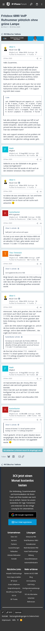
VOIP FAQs (31, 584)
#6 (41, 307)
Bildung (31, 555)
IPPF (10, 612)
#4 (41, 223)
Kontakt (14, 559)
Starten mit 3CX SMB (31, 573)
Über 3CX (14, 537)
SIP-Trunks (13, 599)
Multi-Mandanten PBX (31, 548)
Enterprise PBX (31, 537)
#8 (41, 420)
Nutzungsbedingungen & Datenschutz (24, 616)
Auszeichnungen (13, 548)
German (18, 612)
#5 (41, 264)
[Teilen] (37, 58)
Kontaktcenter (31, 544)
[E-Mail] (18, 457)
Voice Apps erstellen (14, 577)
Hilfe (14, 620)
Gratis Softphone (14, 584)
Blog (31, 577)
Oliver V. (6, 27)
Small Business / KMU (31, 540)
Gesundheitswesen (31, 559)
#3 (41, 191)
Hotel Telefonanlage (31, 551)
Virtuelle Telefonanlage (14, 573)
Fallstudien (14, 551)
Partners (14, 544)
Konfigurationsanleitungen (31, 589)
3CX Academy (31, 581)
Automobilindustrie (31, 563)
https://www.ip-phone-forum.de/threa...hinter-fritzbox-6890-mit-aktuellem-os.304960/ (21, 78)
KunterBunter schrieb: (12, 337)
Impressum (6, 620)
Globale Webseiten (13, 555)
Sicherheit (31, 598)
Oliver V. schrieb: (11, 228)
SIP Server (14, 581)
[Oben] (17, 620)
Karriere (14, 540)
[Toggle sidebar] (42, 4)
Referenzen (31, 602)
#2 (41, 159)
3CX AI (14, 596)
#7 (41, 379)
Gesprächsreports (14, 588)
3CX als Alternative (31, 594)
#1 (41, 58)
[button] (3, 4)
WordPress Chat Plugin (14, 592)
